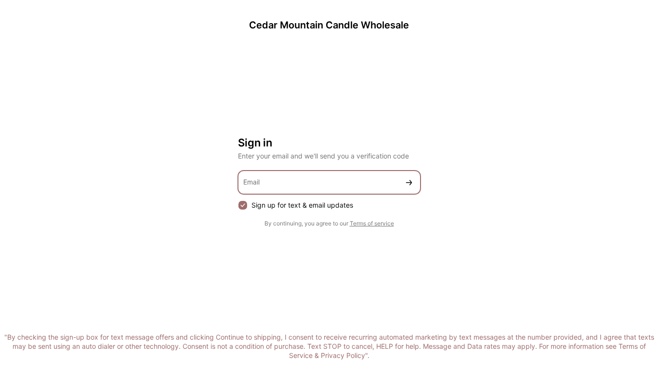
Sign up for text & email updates (302, 205)
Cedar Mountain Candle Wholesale (329, 25)
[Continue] (409, 182)
